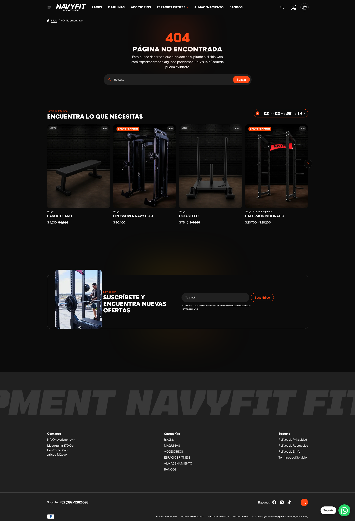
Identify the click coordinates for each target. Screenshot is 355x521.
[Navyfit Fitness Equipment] (71, 7)
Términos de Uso (190, 309)
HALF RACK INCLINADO (264, 216)
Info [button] (105, 128)
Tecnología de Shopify (297, 516)
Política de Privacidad (239, 305)
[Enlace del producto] (78, 177)
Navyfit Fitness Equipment (258, 211)
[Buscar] (109, 80)
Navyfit (50, 211)
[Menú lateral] (49, 7)
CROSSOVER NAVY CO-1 (133, 216)
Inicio (54, 20)
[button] (282, 7)
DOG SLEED (189, 216)
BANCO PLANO (59, 216)
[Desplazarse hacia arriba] (351, 517)
